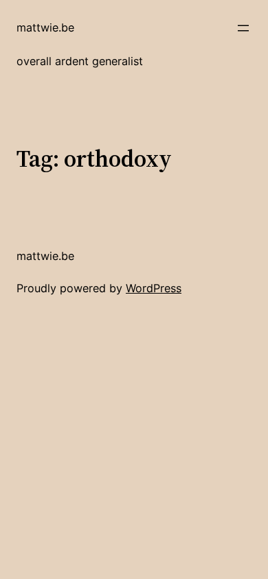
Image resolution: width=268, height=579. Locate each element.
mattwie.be (45, 27)
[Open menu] (243, 28)
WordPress (153, 288)
